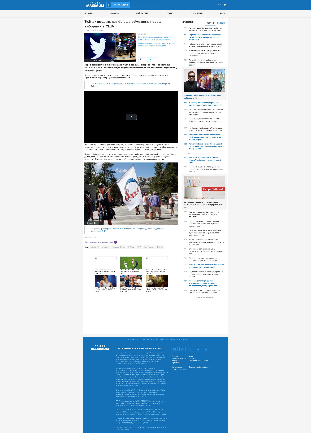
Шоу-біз (114, 13)
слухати (120, 5)
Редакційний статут (179, 369)
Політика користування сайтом (177, 362)
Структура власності (179, 358)
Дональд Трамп (118, 247)
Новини (88, 13)
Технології (94, 247)
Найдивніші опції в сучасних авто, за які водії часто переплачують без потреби (156, 44)
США (139, 247)
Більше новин (205, 298)
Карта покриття (178, 367)
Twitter (160, 247)
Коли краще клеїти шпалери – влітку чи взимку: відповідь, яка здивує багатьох (154, 38)
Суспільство (149, 247)
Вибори (131, 247)
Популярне (197, 13)
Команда (175, 356)
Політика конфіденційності (199, 367)
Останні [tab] (210, 23)
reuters (96, 237)
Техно (170, 13)
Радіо (223, 13)
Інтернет (105, 247)
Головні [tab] (221, 23)
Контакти (192, 358)
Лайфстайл (142, 13)
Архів (191, 356)
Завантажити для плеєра (198, 360)
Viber (115, 242)
